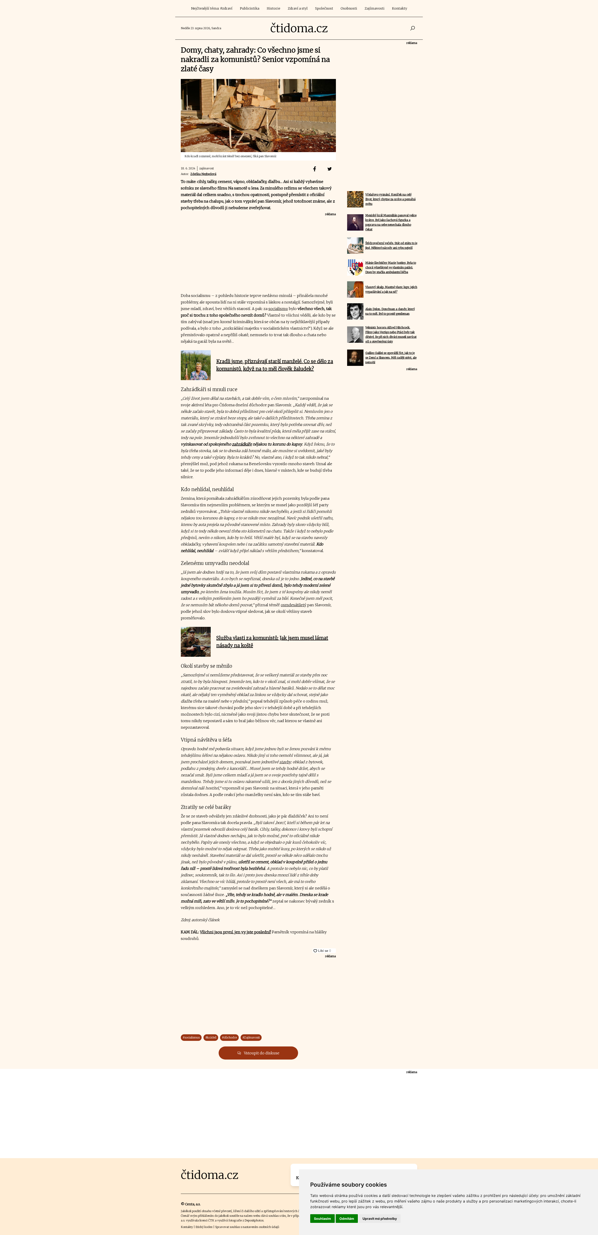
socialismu (278, 308)
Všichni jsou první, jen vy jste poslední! (235, 932)
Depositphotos (254, 1220)
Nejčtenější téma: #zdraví (211, 8)
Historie (273, 8)
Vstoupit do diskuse (261, 1053)
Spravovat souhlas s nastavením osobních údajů (247, 1227)
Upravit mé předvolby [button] (380, 1219)
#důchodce (229, 1037)
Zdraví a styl (298, 8)
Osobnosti (349, 8)
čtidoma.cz (299, 28)
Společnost (324, 8)
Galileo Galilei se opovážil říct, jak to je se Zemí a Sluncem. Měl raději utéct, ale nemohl (390, 357)
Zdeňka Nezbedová (203, 174)
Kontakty (399, 8)
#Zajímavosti (251, 1037)
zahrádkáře (242, 444)
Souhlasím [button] (322, 1219)
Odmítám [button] (346, 1219)
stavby (285, 762)
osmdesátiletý (293, 605)
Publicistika (249, 8)
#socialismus (191, 1037)
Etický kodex (204, 1227)
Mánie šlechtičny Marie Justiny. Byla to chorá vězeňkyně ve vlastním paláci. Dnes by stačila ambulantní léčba (390, 267)
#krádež (210, 1037)
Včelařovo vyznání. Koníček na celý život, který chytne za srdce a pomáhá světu (390, 199)
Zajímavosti (374, 8)
